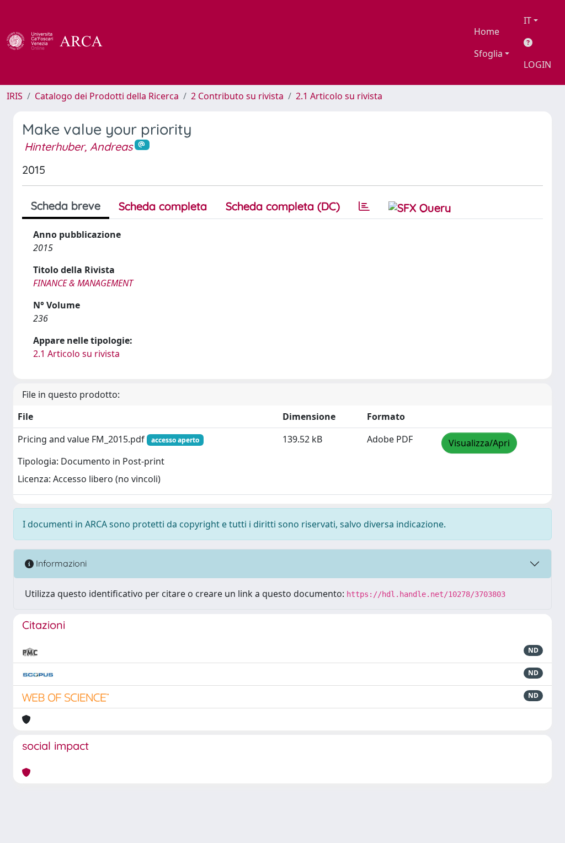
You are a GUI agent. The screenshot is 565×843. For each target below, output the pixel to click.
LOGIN (537, 64)
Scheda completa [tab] (163, 206)
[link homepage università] (132, 42)
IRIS (15, 96)
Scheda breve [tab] (65, 205)
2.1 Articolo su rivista (339, 96)
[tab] (364, 206)
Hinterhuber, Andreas (78, 146)
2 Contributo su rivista (237, 96)
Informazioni (60, 563)
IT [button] (527, 20)
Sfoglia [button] (488, 53)
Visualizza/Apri (479, 443)
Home (486, 31)
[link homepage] (61, 42)
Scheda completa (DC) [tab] (283, 206)
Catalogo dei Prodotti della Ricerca (107, 96)
